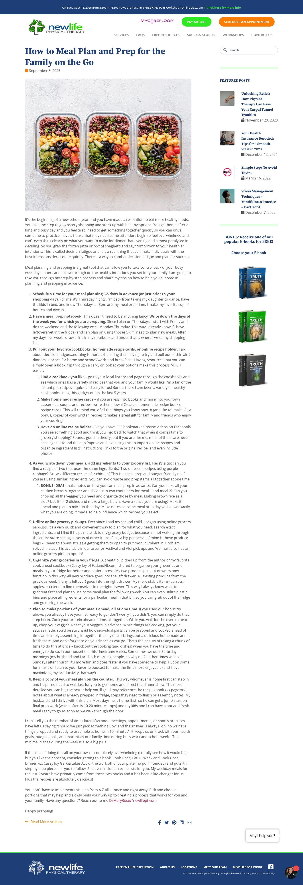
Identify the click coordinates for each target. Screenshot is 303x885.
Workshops (233, 35)
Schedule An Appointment (247, 22)
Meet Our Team (215, 867)
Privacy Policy (251, 873)
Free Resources (165, 35)
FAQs (140, 35)
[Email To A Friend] (188, 822)
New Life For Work (247, 867)
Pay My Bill (196, 22)
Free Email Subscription (135, 867)
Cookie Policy (268, 873)
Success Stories (201, 35)
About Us (167, 867)
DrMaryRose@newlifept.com (133, 800)
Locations (189, 867)
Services (121, 35)
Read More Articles (46, 821)
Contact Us (261, 35)
